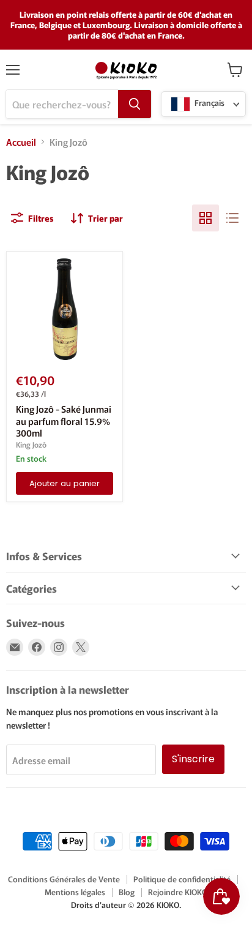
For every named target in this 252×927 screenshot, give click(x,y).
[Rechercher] (134, 104)
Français (208, 103)
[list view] (232, 218)
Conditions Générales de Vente (64, 879)
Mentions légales (75, 892)
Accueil (21, 142)
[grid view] (205, 218)
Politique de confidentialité (182, 879)
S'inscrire (193, 759)
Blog (127, 892)
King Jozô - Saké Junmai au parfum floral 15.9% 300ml (63, 420)
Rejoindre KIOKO (177, 892)
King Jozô (31, 444)
